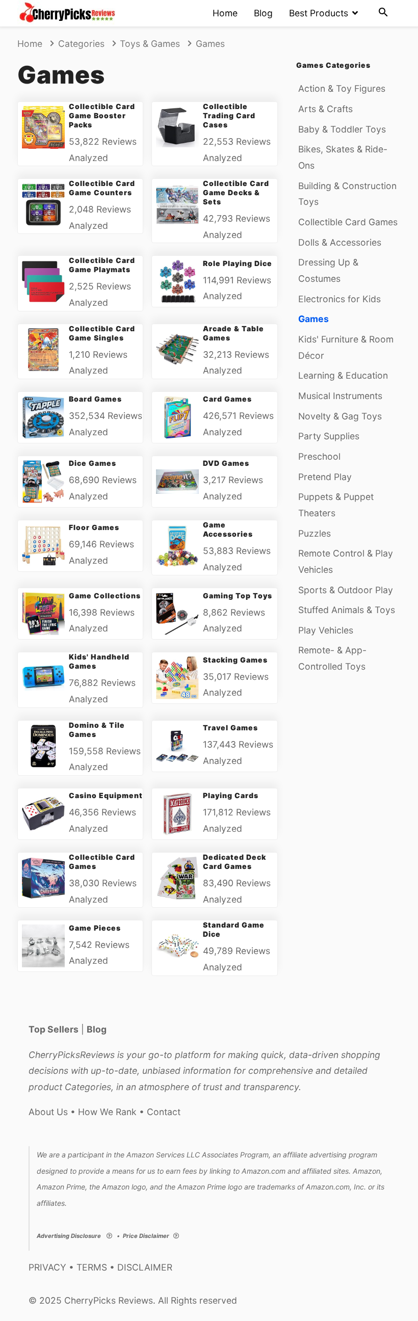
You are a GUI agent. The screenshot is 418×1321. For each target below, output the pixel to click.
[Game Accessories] (177, 545)
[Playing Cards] (177, 813)
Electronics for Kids (339, 299)
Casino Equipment (105, 795)
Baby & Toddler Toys (342, 129)
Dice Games (92, 463)
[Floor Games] (43, 545)
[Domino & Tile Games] (43, 746)
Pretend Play (325, 476)
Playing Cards (230, 795)
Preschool (319, 456)
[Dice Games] (43, 481)
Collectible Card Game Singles (102, 333)
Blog (263, 13)
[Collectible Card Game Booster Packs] (43, 127)
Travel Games (230, 727)
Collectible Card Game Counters (102, 188)
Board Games (95, 398)
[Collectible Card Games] (43, 878)
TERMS (91, 1267)
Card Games (227, 398)
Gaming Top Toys (237, 595)
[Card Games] (177, 417)
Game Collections (104, 595)
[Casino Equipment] (43, 813)
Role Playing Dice (237, 263)
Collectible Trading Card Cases (229, 115)
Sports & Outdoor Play (345, 590)
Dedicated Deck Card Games (234, 861)
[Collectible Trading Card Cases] (177, 127)
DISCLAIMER (144, 1267)
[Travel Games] (177, 746)
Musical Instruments (340, 395)
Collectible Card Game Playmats (102, 265)
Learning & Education (343, 375)
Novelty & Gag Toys (340, 416)
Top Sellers (54, 1029)
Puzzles (314, 533)
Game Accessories (228, 529)
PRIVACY (47, 1267)
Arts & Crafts (325, 108)
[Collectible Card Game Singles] (43, 349)
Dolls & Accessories (339, 242)
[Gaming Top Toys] (177, 613)
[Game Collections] (43, 613)
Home (225, 13)
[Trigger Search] (383, 13)
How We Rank (107, 1111)
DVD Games (226, 463)
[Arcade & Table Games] (177, 349)
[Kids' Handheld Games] (43, 677)
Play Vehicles (325, 630)
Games (313, 318)
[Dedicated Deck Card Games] (177, 878)
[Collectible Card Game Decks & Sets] (177, 204)
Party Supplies (328, 436)
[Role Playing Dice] (177, 281)
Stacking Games (235, 659)
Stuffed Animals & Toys (346, 609)
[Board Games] (43, 417)
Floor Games (94, 527)
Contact (163, 1111)
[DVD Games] (177, 481)
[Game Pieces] (43, 945)
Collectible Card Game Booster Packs (102, 115)
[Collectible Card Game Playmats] (43, 281)
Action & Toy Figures (341, 88)
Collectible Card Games (348, 222)
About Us (48, 1111)
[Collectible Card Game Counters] (43, 204)
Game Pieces (95, 927)
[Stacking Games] (177, 677)
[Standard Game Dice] (177, 945)
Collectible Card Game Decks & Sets (236, 192)
